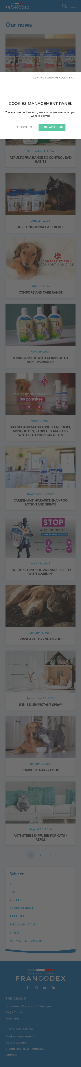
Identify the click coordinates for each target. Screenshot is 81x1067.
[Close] (40, 533)
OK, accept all (53, 127)
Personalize (24, 127)
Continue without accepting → (54, 77)
